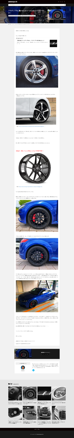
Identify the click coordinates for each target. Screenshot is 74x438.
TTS (27, 15)
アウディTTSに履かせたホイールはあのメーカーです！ (22, 24)
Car (21, 15)
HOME (10, 24)
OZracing (25, 15)
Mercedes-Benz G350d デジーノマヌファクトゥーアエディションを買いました (15, 403)
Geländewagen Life (12, 1)
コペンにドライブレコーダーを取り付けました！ (58, 403)
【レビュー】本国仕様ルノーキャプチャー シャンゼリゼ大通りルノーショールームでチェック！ (44, 423)
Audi (23, 15)
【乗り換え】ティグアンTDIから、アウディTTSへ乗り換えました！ (31, 40)
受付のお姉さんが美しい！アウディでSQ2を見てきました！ (58, 423)
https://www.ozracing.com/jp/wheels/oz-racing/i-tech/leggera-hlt (30, 186)
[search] (65, 5)
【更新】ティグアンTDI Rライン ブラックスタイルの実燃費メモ (15, 423)
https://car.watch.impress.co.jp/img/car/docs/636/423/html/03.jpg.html (31, 126)
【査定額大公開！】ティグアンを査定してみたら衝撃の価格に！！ (29, 423)
